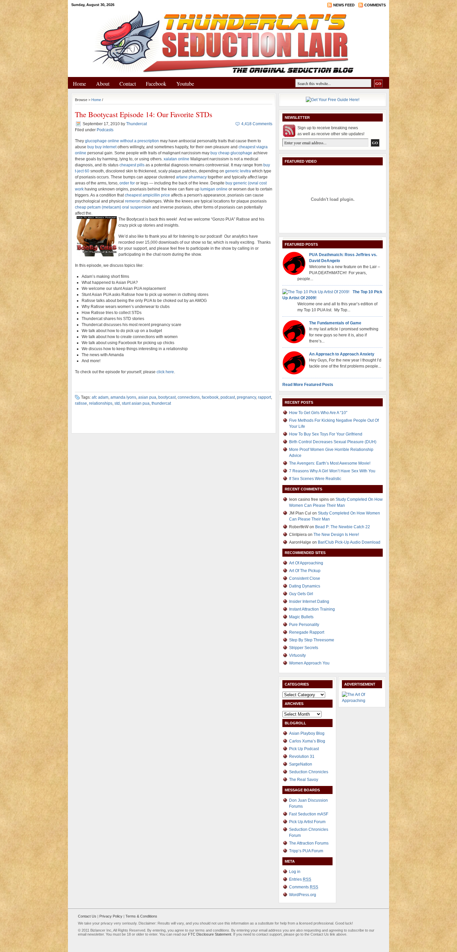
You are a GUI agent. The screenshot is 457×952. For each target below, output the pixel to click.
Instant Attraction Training (312, 609)
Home (79, 83)
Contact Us (87, 916)
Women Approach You (309, 663)
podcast (227, 397)
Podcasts (105, 130)
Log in (294, 871)
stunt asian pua (136, 403)
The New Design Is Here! (336, 534)
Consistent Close (304, 578)
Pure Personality (304, 624)
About (102, 83)
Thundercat (136, 124)
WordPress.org (302, 894)
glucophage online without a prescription (122, 141)
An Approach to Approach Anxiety (341, 354)
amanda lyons (123, 397)
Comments (375, 5)
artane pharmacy (191, 177)
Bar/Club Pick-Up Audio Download (349, 542)
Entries (300, 879)
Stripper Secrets (303, 647)
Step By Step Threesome (311, 640)
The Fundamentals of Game (335, 323)
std (117, 403)
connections (189, 397)
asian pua (147, 397)
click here (165, 372)
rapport (264, 397)
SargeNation (300, 764)
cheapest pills (132, 165)
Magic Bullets (301, 617)
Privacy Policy (110, 916)
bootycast (167, 397)
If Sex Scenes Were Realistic (315, 478)
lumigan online (213, 189)
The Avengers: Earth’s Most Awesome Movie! (329, 463)
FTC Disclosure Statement (209, 934)
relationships (100, 403)
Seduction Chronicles (308, 772)
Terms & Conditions (141, 916)
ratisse (81, 403)
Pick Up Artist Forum (307, 821)
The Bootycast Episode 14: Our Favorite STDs (143, 114)
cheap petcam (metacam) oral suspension (113, 207)
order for (127, 183)
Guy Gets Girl (301, 593)
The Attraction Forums (309, 843)
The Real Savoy (303, 779)
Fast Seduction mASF (308, 814)
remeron (133, 201)
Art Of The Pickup (305, 570)
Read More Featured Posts (307, 384)
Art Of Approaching (306, 563)
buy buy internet (101, 147)
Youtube (185, 83)
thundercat (161, 403)
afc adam (100, 397)
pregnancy (246, 397)
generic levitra (238, 171)
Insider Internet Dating (309, 601)
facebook (210, 397)
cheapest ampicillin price (147, 195)
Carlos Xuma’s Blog (307, 741)
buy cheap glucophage (231, 153)
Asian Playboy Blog (307, 733)
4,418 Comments (256, 124)
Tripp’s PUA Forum (306, 851)
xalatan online (176, 159)
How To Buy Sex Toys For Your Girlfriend (325, 434)
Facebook (156, 83)
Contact (127, 83)
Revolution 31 (301, 756)
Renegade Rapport (306, 632)
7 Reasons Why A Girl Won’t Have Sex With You (332, 471)
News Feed (344, 5)
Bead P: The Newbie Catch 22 (342, 527)
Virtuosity (297, 655)
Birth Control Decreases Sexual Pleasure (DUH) (332, 442)
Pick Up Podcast (304, 748)
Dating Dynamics (304, 586)
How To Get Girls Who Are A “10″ (318, 412)
